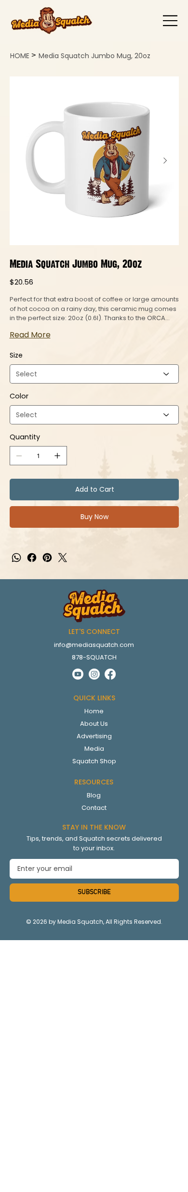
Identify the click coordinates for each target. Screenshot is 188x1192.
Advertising (94, 736)
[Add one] (57, 455)
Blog (94, 795)
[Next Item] (165, 161)
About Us (94, 723)
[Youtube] (77, 674)
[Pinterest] (47, 557)
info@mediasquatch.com (94, 644)
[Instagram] (94, 674)
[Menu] (170, 20)
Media (94, 748)
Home (94, 711)
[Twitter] (62, 557)
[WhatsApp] (16, 557)
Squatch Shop (94, 761)
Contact (94, 807)
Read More (30, 334)
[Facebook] (32, 557)
